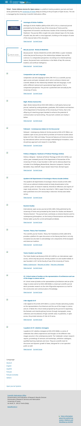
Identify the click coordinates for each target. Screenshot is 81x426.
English (9, 366)
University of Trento (29, 12)
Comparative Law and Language (35, 74)
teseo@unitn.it (12, 407)
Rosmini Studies (29, 206)
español (9, 369)
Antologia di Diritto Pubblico (33, 22)
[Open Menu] (6, 2)
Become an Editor (44, 264)
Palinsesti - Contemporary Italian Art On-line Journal (41, 129)
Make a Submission (30, 264)
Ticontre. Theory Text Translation (35, 231)
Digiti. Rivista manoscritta (32, 102)
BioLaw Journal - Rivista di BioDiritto (36, 50)
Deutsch (9, 363)
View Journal (28, 41)
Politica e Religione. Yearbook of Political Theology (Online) (44, 154)
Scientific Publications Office (17, 395)
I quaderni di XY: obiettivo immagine (36, 328)
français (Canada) (12, 375)
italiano (9, 378)
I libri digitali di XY (30, 301)
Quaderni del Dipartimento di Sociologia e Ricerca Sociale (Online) (46, 178)
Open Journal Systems (14, 386)
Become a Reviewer (57, 264)
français (9, 372)
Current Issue (37, 41)
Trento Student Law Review (33, 253)
